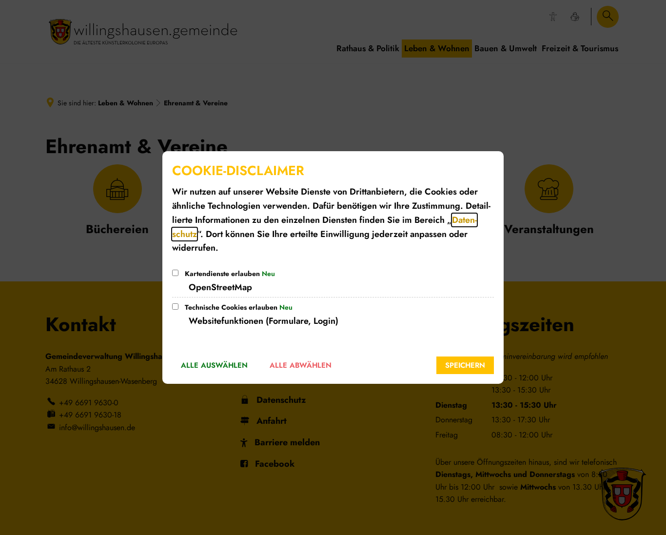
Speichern (465, 365)
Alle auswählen (214, 365)
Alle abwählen (301, 365)
